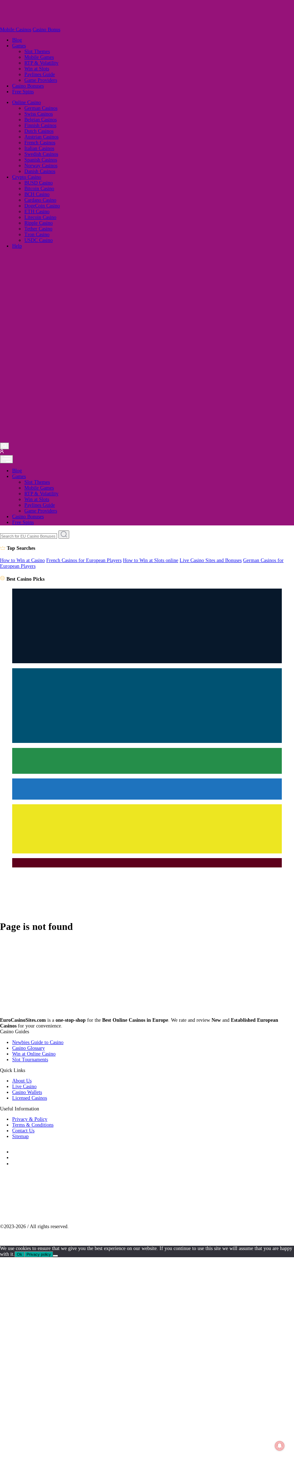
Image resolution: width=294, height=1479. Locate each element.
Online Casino (26, 102)
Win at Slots (36, 68)
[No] (55, 1255)
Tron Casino (36, 234)
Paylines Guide (39, 74)
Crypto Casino (26, 177)
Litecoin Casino (40, 217)
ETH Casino (36, 211)
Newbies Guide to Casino (37, 1042)
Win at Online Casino (34, 1054)
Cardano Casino (40, 200)
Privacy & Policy (29, 1119)
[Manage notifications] (279, 1446)
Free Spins (23, 91)
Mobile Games (39, 57)
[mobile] (6, 459)
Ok (19, 1254)
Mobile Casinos (15, 29)
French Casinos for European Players (84, 560)
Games (19, 45)
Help (17, 246)
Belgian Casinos (40, 119)
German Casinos (40, 108)
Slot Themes (37, 51)
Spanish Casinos (40, 160)
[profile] (2, 452)
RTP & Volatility (41, 63)
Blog (17, 40)
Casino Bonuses (28, 86)
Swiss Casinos (38, 114)
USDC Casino (38, 240)
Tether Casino (38, 228)
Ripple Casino (38, 223)
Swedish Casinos (41, 154)
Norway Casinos (40, 165)
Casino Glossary (28, 1048)
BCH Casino (36, 194)
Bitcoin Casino (39, 188)
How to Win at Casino (22, 560)
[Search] (4, 446)
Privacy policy (39, 1254)
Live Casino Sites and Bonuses (211, 560)
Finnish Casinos (40, 125)
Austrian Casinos (41, 137)
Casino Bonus (46, 29)
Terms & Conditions (32, 1125)
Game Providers (40, 80)
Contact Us (23, 1130)
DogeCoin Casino (42, 206)
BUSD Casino (38, 183)
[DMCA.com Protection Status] (45, 1215)
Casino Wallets (27, 1092)
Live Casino (24, 1086)
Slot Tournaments (30, 1059)
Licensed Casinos (29, 1098)
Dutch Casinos (38, 131)
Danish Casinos (39, 171)
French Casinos (39, 142)
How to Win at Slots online (150, 560)
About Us (22, 1080)
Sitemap (20, 1136)
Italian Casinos (39, 148)
